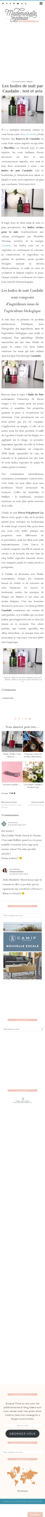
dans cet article (28, 134)
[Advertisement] (22, 50)
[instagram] (7, 3)
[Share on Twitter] (12, 793)
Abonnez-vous (22, 1433)
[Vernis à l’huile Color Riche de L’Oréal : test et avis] (12, 741)
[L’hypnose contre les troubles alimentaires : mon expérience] (33, 741)
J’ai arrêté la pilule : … (12, 784)
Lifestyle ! (29, 81)
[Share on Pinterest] (14, 793)
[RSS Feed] (22, 3)
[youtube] (18, 3)
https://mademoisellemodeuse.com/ (25, 1501)
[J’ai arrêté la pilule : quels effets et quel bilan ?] (12, 772)
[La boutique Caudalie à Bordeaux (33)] (33, 772)
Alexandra (14, 869)
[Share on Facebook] (10, 793)
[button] (42, 3)
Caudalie (6, 245)
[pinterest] (14, 3)
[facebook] (10, 3)
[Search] (26, 3)
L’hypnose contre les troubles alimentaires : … (33, 756)
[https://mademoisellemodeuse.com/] (22, 15)
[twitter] (3, 3)
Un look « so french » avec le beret (11, 804)
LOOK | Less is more (36, 803)
